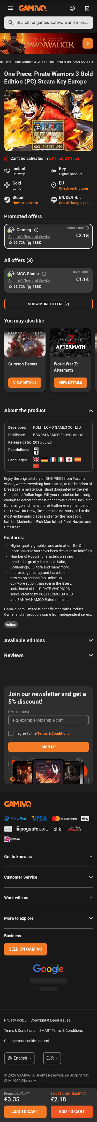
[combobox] (48, 22)
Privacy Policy (15, 1020)
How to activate (25, 203)
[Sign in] (72, 8)
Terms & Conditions (53, 733)
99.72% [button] (19, 243)
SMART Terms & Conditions (61, 1030)
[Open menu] (10, 8)
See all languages (73, 203)
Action (11, 624)
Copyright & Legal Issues (50, 1020)
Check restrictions (74, 188)
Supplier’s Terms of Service (29, 237)
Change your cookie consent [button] (26, 1041)
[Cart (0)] (86, 8)
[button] (48, 236)
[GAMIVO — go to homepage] (33, 8)
